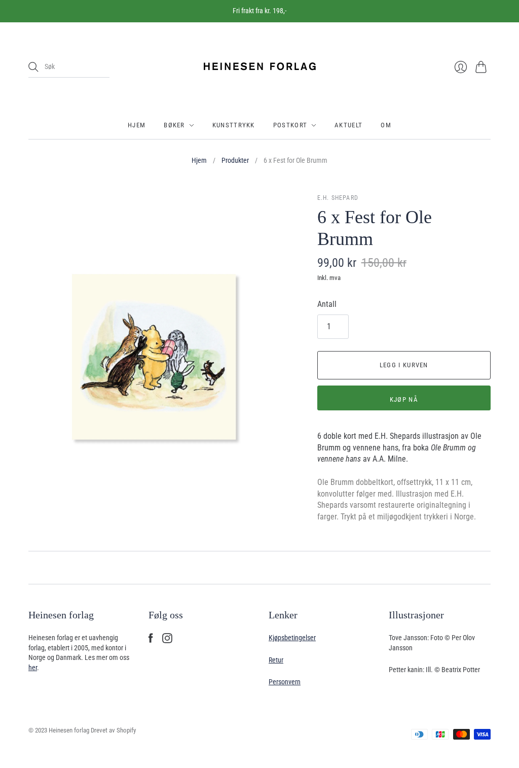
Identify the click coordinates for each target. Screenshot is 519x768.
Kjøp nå (404, 399)
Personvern (285, 682)
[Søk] (33, 67)
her (32, 668)
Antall (327, 304)
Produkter (235, 160)
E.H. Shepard (337, 197)
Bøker (174, 125)
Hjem (136, 125)
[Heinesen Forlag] (259, 67)
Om (386, 125)
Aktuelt (348, 125)
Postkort (290, 125)
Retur (276, 660)
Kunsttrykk (233, 125)
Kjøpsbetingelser (292, 638)
